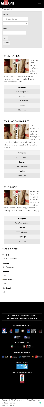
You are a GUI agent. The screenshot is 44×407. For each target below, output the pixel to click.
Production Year (9, 280)
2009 (4, 284)
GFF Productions (9, 267)
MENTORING (12, 56)
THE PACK (10, 187)
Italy (4, 292)
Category (5, 255)
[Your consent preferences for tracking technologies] (40, 403)
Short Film (6, 275)
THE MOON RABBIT (16, 121)
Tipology (5, 271)
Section (6, 263)
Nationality (7, 288)
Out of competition (10, 259)
